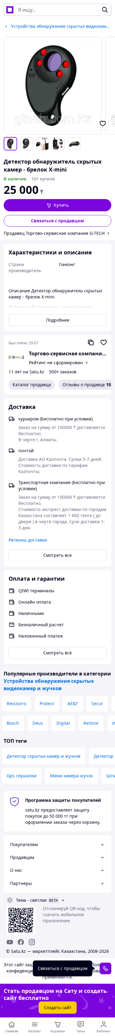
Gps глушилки (21, 776)
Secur (97, 703)
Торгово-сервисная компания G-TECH (67, 353)
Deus (38, 723)
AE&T (72, 703)
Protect (47, 703)
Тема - (31, 900)
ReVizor (91, 723)
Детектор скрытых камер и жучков (43, 756)
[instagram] (32, 942)
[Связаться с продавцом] (105, 968)
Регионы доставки (28, 540)
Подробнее (57, 320)
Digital (63, 723)
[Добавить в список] (103, 123)
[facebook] (21, 942)
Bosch (13, 723)
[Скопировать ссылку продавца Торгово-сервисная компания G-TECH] (91, 342)
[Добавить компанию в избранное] (103, 342)
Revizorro (16, 703)
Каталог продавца (32, 384)
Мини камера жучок (71, 776)
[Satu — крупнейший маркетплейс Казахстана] (10, 10)
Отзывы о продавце (87, 384)
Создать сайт (57, 1007)
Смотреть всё (57, 555)
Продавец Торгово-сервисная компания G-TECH (54, 233)
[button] (57, 205)
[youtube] (9, 942)
